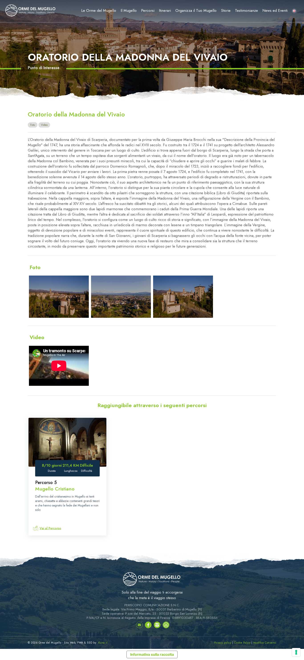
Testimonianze (246, 10)
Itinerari (165, 10)
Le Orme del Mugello (98, 10)
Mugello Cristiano (55, 488)
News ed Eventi (275, 10)
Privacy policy (222, 643)
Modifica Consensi (264, 643)
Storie (226, 10)
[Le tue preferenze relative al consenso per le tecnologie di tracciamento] (296, 652)
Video (44, 125)
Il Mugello (129, 10)
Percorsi (147, 10)
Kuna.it (102, 643)
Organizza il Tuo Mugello (196, 10)
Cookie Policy (242, 643)
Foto (32, 125)
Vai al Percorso (50, 528)
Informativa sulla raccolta (152, 654)
